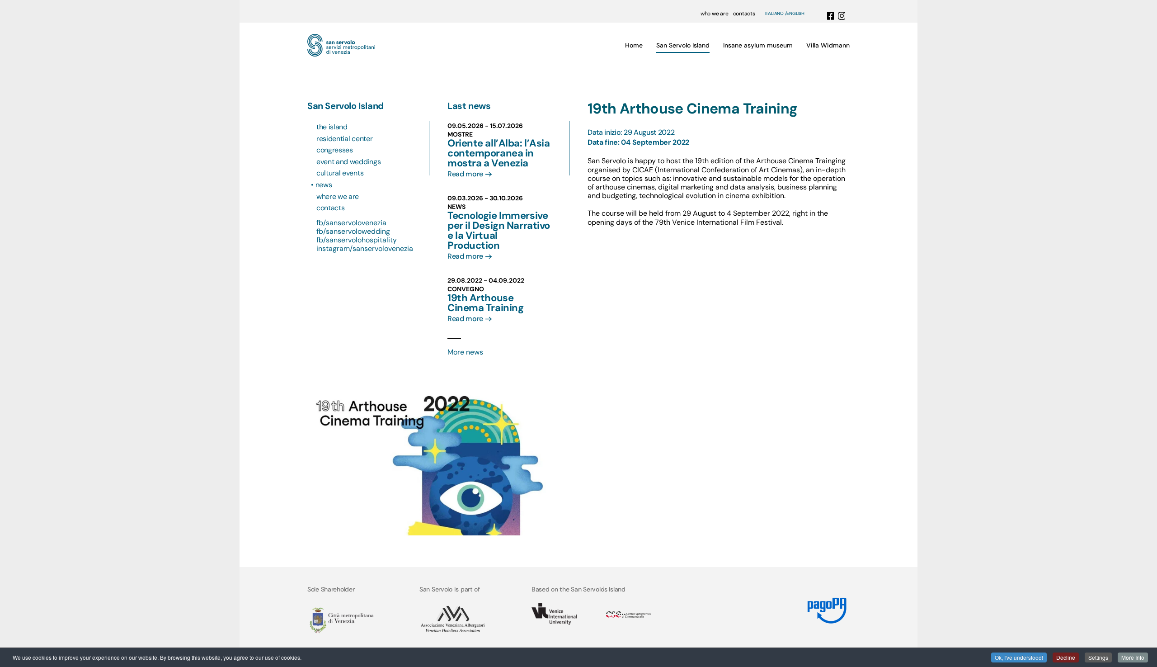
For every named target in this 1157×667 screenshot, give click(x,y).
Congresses (334, 150)
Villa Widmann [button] (828, 45)
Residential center (344, 138)
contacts (744, 13)
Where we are (337, 196)
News (324, 184)
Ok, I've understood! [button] (1019, 657)
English (795, 13)
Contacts (330, 208)
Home (634, 45)
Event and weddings (348, 161)
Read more (465, 174)
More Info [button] (1132, 657)
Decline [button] (1065, 657)
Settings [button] (1098, 657)
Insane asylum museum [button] (758, 45)
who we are (715, 13)
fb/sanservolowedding (353, 231)
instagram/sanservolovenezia (364, 248)
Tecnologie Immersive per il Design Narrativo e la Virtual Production (498, 230)
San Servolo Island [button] (683, 45)
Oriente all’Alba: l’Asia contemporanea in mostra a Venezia (498, 153)
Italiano (774, 13)
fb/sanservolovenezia (351, 222)
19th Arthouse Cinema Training (485, 302)
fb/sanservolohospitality (356, 240)
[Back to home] (341, 45)
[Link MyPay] (827, 607)
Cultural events (339, 173)
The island (332, 127)
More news (465, 352)
